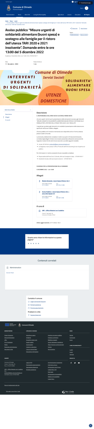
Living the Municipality (39, 15)
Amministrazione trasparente (55, 362)
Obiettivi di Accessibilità (53, 377)
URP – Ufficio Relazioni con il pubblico (53, 210)
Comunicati (72, 338)
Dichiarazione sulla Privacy (54, 367)
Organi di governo (8, 335)
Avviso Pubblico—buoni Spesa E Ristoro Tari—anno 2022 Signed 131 (55, 193)
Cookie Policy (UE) (52, 370)
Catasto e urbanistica (31, 347)
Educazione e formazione (32, 352)
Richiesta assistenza (31, 370)
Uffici (5, 340)
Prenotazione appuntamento (33, 365)
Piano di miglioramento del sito (11, 385)
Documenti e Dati (8, 349)
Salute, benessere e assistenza (55, 342)
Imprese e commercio (53, 338)
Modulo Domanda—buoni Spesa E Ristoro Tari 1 (56, 181)
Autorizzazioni (29, 345)
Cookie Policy (51, 379)
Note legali (50, 372)
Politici (6, 345)
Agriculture (61, 15)
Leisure (69, 15)
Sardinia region (9, 1)
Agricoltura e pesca (30, 335)
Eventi (71, 352)
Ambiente (28, 338)
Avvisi (71, 340)
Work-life (27, 15)
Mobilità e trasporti (52, 340)
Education (78, 15)
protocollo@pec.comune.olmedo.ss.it (59, 144)
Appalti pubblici (29, 342)
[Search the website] (86, 8)
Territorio (72, 354)
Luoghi (71, 350)
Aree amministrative (9, 338)
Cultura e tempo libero (31, 349)
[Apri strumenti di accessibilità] (90, 425)
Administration (10, 15)
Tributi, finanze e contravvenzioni (56, 345)
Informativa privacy (52, 365)
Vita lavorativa (51, 349)
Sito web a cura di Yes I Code (13, 391)
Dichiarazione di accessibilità (55, 374)
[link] (68, 392)
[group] (47, 278)
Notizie (71, 335)
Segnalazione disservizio (32, 367)
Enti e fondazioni (8, 342)
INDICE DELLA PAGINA (10, 110)
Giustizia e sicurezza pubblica (55, 335)
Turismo (50, 347)
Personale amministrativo (10, 347)
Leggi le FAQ (29, 362)
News (19, 15)
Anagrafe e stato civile (31, 340)
